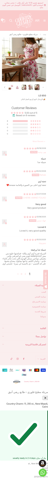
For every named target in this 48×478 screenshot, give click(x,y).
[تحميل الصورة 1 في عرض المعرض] (37, 87)
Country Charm (29, 381)
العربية (42, 359)
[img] (30, 148)
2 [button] (25, 274)
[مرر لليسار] (43, 59)
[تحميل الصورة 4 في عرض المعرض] (17, 87)
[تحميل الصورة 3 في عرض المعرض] (24, 87)
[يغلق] (45, 398)
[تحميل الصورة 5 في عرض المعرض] (11, 87)
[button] (44, 20)
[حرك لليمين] (5, 59)
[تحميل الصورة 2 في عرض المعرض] (30, 87)
